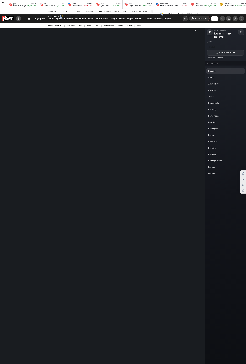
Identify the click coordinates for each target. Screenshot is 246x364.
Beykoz (211, 135)
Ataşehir (212, 90)
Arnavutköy (213, 84)
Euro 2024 (71, 26)
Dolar (89, 26)
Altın (81, 26)
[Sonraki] (3, 6)
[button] (228, 18)
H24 (214, 19)
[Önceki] (3, 2)
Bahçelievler (213, 103)
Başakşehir (213, 129)
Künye (130, 26)
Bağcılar (212, 122)
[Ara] (222, 18)
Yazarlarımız (109, 26)
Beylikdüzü (213, 141)
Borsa (97, 26)
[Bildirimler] (241, 18)
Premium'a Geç (201, 18)
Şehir (209, 42)
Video (139, 26)
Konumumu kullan (227, 53)
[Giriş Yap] (235, 18)
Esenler (211, 167)
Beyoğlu (212, 148)
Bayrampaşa (213, 116)
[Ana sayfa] (29, 18)
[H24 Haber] (8, 18)
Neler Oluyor (54, 26)
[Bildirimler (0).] (243, 191)
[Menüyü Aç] (18, 18)
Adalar (211, 77)
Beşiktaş (212, 154)
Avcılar (211, 97)
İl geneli (212, 71)
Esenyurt (212, 173)
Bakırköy (212, 109)
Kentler (120, 26)
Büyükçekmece (215, 161)
